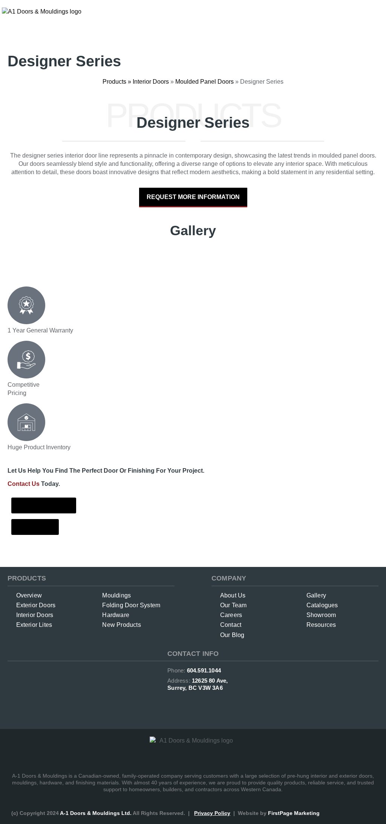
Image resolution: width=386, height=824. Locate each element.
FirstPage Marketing (294, 813)
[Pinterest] (201, 703)
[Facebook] (169, 703)
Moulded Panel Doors (204, 81)
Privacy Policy (212, 813)
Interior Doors (151, 81)
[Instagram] (185, 703)
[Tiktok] (216, 703)
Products (114, 81)
